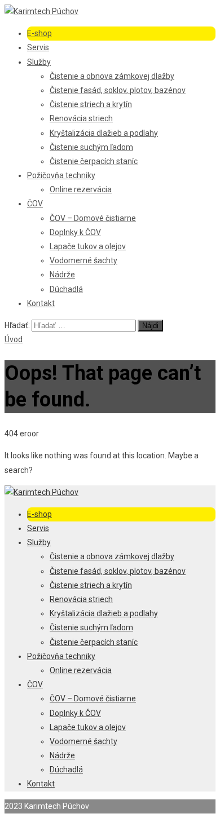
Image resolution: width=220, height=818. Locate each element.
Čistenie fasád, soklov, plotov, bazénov (118, 90)
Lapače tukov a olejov (88, 246)
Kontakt (41, 303)
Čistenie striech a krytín (91, 104)
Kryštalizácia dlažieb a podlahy (104, 133)
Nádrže (62, 274)
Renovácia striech (81, 118)
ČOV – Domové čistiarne (93, 218)
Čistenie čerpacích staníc (94, 161)
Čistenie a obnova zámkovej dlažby (112, 76)
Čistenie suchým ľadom (91, 147)
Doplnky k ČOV (75, 232)
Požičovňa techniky (61, 175)
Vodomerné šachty (83, 260)
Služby (39, 62)
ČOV (35, 203)
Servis (38, 47)
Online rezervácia (81, 189)
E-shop (39, 33)
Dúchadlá (66, 289)
